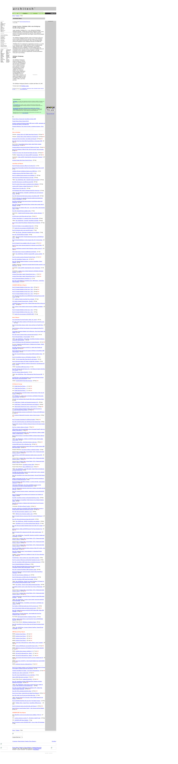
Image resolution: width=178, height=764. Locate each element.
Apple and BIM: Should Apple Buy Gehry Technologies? (29, 267)
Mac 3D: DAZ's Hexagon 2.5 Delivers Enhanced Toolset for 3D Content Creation (28, 423)
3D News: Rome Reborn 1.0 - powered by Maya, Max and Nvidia (25, 218)
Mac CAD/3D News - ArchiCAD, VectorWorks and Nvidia (27, 220)
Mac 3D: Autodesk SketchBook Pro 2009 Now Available (23, 419)
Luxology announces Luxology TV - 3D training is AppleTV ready (27, 718)
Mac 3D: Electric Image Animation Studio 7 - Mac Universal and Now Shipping (28, 708)
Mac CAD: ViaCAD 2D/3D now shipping (20, 234)
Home (13, 15)
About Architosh (21, 741)
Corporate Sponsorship (36, 747)
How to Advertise (27, 747)
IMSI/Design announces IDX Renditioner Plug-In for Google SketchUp (30, 648)
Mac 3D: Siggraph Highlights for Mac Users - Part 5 (22, 289)
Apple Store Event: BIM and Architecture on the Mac (23, 177)
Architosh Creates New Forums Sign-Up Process (22, 160)
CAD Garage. (15, 101)
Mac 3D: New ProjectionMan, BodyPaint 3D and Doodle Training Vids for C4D (28, 167)
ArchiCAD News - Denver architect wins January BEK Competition (25, 557)
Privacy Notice (15, 747)
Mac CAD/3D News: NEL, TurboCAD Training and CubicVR (27, 179)
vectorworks (36, 88)
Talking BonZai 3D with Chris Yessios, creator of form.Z (25, 406)
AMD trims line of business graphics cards (24, 513)
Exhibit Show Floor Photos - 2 (20, 388)
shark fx (39, 88)
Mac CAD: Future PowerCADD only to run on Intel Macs (23, 674)
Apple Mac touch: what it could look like (20, 672)
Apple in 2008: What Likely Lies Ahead (20, 677)
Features (17, 15)
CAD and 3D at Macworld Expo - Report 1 (24, 653)
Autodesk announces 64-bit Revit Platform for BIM (22, 173)
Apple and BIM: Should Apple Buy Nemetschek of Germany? (30, 157)
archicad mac (29, 88)
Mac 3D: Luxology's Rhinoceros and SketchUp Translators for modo (26, 559)
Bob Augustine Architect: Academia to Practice (27, 616)
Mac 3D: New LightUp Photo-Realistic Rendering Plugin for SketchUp (26, 222)
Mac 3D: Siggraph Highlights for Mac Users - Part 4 (22, 291)
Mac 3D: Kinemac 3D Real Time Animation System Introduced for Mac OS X (27, 328)
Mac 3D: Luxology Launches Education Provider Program (23, 257)
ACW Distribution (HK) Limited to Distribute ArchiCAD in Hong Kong (26, 190)
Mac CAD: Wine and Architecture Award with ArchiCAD (23, 519)
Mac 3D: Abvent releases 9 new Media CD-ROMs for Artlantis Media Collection (28, 435)
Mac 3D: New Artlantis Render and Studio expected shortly (24, 608)
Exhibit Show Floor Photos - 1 (20, 386)
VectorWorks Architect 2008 (28, 464)
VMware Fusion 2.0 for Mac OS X (19, 188)
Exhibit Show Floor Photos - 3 (20, 390)
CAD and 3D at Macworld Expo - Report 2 (24, 655)
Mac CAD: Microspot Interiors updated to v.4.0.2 (22, 511)
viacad (32, 88)
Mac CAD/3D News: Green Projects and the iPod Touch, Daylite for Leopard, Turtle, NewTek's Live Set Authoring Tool (27, 685)
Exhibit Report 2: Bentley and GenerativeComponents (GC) (26, 402)
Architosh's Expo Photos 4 (20, 640)
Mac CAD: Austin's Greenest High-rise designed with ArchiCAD (25, 334)
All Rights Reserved (37, 748)
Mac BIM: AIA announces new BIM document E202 (22, 181)
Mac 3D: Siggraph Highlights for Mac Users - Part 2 (22, 309)
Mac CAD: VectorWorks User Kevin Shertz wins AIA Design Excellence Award (28, 624)
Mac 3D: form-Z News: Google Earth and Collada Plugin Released (25, 693)
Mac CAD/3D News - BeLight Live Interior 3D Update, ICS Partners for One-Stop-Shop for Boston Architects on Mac (28, 582)
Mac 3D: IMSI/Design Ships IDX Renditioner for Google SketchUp (25, 342)
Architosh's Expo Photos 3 (20, 638)
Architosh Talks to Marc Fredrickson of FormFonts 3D (27, 136)
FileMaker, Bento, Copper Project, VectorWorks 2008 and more (28, 702)
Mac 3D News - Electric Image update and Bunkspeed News (28, 584)
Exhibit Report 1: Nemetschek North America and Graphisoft (26, 404)
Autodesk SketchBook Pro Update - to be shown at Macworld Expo (25, 670)
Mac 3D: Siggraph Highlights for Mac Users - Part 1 (22, 311)
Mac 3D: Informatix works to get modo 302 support (22, 230)
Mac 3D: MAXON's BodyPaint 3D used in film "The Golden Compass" (26, 700)
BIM (14, 89)
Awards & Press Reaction (30, 741)
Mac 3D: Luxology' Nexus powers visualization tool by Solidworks (25, 184)
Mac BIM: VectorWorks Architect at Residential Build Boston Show (25, 497)
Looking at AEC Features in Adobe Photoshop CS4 (22, 186)
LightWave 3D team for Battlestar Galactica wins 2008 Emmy (24, 171)
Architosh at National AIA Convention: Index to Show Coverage (27, 415)
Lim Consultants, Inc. (16, 104)
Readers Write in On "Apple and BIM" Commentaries (27, 154)
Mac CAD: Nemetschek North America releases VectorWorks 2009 (25, 195)
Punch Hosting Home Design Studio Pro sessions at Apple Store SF (29, 657)
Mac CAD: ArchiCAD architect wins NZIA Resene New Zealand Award (26, 421)
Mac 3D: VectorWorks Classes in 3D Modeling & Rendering (24, 357)
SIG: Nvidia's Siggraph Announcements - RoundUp (22, 301)
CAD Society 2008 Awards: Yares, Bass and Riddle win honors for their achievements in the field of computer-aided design (26, 485)
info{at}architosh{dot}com (25, 21)
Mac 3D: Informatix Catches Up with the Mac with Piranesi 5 (24, 706)
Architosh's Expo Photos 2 (20, 636)
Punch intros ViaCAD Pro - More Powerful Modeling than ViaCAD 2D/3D (30, 660)
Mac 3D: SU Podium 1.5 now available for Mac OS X (23, 225)
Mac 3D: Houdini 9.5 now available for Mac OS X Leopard (24, 243)
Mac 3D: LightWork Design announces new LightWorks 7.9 (24, 175)
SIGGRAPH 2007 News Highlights (21, 720)
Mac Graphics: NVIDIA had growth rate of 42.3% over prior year (25, 606)
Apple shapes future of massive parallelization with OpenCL (24, 251)
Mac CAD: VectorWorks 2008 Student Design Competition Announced (26, 562)
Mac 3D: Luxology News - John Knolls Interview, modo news (24, 442)
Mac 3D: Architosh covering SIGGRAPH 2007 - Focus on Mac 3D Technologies (28, 722)
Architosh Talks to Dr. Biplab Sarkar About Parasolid (27, 134)
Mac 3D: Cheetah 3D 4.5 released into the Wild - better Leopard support (26, 532)
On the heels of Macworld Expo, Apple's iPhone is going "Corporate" (29, 642)
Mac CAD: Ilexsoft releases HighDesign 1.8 (21, 574)
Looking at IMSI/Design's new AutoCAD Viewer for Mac (27, 645)
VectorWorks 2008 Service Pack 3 (23, 366)
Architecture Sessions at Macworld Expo (23, 664)
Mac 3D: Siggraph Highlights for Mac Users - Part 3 (22, 293)
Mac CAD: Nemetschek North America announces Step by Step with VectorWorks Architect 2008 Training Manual (26, 567)
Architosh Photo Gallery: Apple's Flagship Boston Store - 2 (24, 276)
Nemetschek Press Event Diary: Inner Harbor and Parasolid (24, 138)
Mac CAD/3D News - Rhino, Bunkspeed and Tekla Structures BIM (29, 374)
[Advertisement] (28, 94)
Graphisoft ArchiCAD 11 (27, 679)
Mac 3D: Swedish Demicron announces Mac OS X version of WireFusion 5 (27, 516)
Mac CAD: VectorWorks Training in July (20, 259)
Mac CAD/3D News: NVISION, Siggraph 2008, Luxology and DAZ (29, 253)
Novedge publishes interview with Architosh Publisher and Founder (25, 147)
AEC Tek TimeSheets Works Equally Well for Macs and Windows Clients (29, 399)
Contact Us (21, 747)
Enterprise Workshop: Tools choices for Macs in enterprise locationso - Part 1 (28, 126)
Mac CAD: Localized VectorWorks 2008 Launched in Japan (24, 569)
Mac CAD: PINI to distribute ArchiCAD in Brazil (21, 691)
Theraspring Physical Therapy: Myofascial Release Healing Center (24, 108)
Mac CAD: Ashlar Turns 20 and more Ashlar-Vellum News (23, 695)
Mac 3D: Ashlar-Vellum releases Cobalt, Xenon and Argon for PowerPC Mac (27, 325)
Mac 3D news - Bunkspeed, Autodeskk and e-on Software (27, 232)
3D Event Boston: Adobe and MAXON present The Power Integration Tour (27, 528)
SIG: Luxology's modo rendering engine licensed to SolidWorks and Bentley (27, 306)
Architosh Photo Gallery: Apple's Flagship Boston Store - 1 (24, 274)
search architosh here (23, 89)
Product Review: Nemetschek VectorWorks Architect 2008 (24, 118)
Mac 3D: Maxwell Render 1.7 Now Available (21, 336)
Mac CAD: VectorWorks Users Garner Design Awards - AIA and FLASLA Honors (28, 475)
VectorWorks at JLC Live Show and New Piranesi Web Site (27, 523)
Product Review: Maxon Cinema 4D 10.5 (20, 121)
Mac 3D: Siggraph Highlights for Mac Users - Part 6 (22, 287)
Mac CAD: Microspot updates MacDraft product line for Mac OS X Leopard (27, 525)
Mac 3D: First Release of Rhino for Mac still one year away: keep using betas (28, 149)
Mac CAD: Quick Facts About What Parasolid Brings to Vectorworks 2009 (27, 140)
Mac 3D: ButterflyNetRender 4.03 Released (21, 564)
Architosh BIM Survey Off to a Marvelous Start (21, 444)
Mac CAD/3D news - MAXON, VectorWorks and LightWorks (28, 521)
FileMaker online (25, 86)
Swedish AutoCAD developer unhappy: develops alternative (30, 213)
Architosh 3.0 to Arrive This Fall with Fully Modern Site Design (24, 152)
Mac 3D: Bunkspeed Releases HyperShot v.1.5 (21, 278)
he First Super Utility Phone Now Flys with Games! (26, 359)
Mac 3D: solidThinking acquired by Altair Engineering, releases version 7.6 (27, 248)
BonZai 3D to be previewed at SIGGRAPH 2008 (24, 228)
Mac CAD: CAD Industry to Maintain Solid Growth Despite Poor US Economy (28, 503)
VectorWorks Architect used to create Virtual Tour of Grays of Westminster (27, 586)
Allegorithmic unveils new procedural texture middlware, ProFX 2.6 (27, 714)
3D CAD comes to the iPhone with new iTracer (21, 216)
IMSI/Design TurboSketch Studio (29, 622)
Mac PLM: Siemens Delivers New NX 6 (20, 372)
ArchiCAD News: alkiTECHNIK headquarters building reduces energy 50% (27, 454)
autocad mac (24, 88)
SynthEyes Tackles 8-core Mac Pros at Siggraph (24, 299)
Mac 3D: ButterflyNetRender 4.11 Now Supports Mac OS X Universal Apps (27, 239)
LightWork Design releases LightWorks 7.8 (24, 651)
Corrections (15, 741)
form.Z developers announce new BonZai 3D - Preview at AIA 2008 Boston (29, 412)
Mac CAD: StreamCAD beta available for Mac (21, 210)
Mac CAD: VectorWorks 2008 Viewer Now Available (22, 579)
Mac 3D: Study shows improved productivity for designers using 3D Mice (27, 245)
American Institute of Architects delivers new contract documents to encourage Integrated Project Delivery (27, 409)
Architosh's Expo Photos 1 (20, 634)
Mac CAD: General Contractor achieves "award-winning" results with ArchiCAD (28, 491)
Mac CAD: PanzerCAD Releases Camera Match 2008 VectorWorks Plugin (27, 353)
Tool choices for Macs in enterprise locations (30, 449)
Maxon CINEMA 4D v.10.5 (28, 466)
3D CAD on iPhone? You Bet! (24, 506)
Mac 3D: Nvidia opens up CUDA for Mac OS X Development (24, 577)
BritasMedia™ (36, 749)
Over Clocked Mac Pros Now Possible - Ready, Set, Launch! (24, 319)
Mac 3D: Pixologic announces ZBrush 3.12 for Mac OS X (23, 165)
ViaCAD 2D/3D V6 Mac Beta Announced (24, 380)
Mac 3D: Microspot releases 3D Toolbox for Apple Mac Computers (25, 361)
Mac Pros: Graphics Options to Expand (20, 427)
